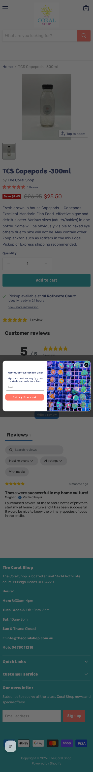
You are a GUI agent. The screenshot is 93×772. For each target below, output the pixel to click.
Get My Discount (24, 397)
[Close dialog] (86, 365)
